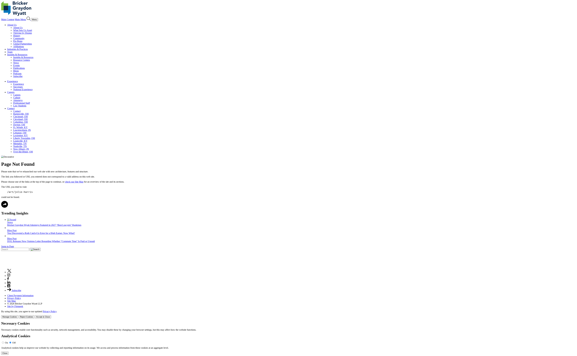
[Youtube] (8, 286)
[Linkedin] (8, 283)
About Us (12, 25)
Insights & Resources (17, 54)
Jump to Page (7, 246)
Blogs (16, 71)
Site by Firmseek (15, 306)
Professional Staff (21, 103)
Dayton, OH (19, 124)
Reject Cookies (26, 317)
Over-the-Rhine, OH (23, 151)
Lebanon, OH (19, 132)
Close (4, 353)
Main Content (7, 19)
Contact (11, 108)
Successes (18, 87)
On (6, 342)
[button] (4, 207)
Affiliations (18, 46)
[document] (288, 338)
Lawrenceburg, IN (22, 130)
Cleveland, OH (20, 119)
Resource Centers (21, 60)
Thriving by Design (22, 33)
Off (14, 342)
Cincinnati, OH (20, 116)
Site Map (11, 301)
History (16, 35)
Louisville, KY (20, 141)
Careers (10, 92)
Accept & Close (43, 317)
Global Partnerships (22, 44)
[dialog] (288, 314)
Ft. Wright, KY (20, 127)
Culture (16, 97)
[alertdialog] (288, 338)
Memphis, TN (20, 143)
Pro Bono (17, 41)
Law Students (19, 105)
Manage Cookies (9, 317)
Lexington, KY (20, 135)
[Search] (29, 19)
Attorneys (18, 100)
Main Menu (20, 19)
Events (16, 65)
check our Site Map (74, 181)
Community (18, 38)
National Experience (23, 89)
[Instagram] (9, 275)
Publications (19, 68)
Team (9, 52)
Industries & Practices (17, 49)
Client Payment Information (20, 295)
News (16, 62)
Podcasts (17, 73)
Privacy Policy (14, 298)
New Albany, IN (21, 149)
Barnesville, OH (21, 114)
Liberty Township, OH (24, 138)
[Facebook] (8, 279)
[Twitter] (9, 272)
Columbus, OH (20, 122)
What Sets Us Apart (22, 30)
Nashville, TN (20, 146)
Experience (12, 81)
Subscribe (18, 76)
